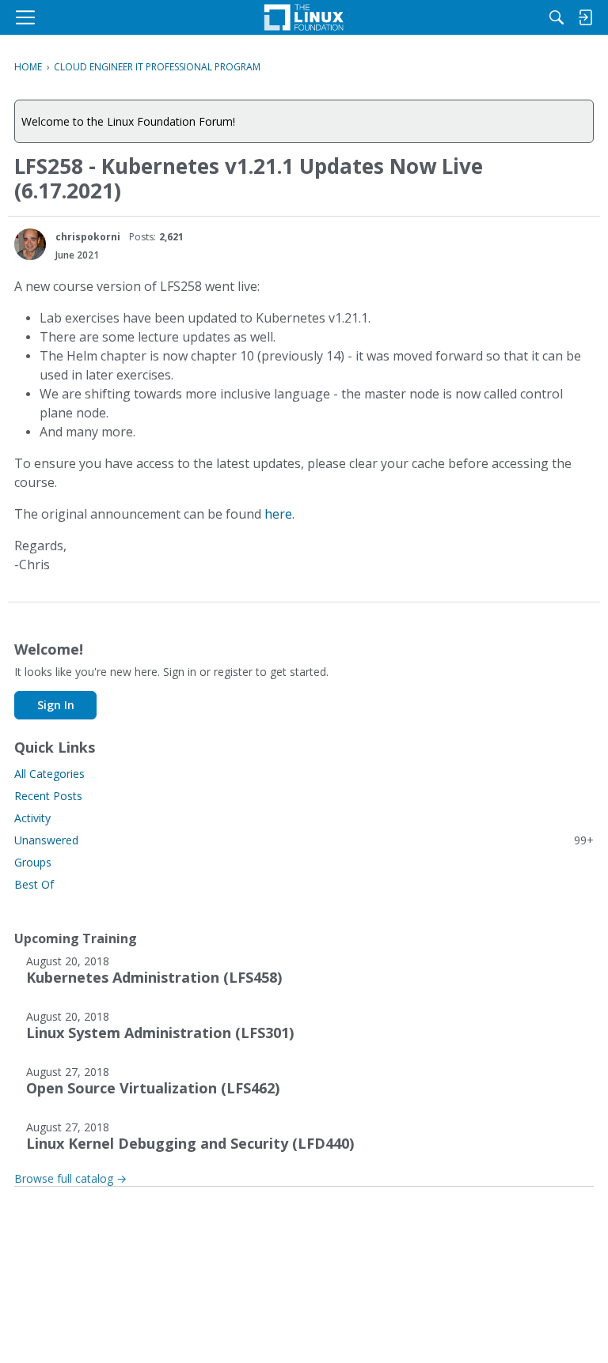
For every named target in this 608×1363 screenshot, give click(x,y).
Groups (32, 862)
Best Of (34, 884)
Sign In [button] (55, 704)
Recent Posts (48, 795)
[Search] (556, 17)
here (278, 514)
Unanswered (304, 840)
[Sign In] (585, 17)
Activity (32, 817)
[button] (30, 244)
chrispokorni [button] (87, 237)
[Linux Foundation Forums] (304, 17)
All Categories (49, 773)
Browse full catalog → (70, 1178)
